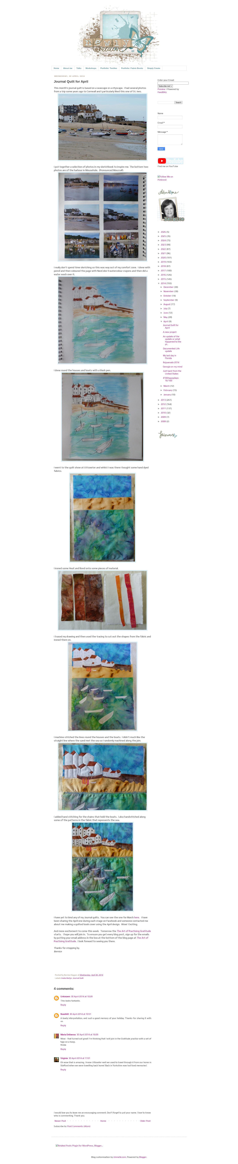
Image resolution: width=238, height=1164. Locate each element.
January (167, 394)
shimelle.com (119, 1157)
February (168, 390)
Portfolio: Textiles (108, 68)
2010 (163, 412)
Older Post (145, 1121)
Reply (63, 1005)
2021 (163, 253)
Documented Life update (171, 349)
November (168, 291)
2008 (163, 421)
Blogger (142, 1157)
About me (67, 68)
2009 (163, 417)
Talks (78, 68)
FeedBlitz (162, 92)
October (167, 295)
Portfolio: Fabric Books (132, 68)
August (167, 304)
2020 (163, 257)
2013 (163, 400)
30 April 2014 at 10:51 (80, 1014)
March (166, 386)
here (136, 917)
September (169, 300)
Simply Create (153, 68)
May (165, 317)
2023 (163, 244)
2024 (163, 240)
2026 (163, 232)
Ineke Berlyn (66, 978)
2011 (163, 408)
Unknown (65, 996)
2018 (163, 266)
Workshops (91, 68)
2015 (163, 279)
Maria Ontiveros (68, 1034)
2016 (163, 275)
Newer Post (60, 1121)
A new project (169, 332)
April (166, 321)
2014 (163, 283)
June (165, 312)
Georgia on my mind (172, 366)
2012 (163, 404)
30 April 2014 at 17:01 (79, 1058)
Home (56, 68)
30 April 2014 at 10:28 (82, 996)
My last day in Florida (169, 356)
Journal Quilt (78, 978)
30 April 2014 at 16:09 (87, 1034)
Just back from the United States (172, 372)
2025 (163, 236)
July (165, 308)
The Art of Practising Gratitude (134, 931)
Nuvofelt (64, 1014)
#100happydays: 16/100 (171, 379)
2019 (163, 262)
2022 (163, 249)
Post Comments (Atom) (78, 1126)
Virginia (64, 1058)
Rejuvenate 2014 (171, 362)
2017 (163, 270)
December (168, 287)
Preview (161, 89)
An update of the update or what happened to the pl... (172, 340)
